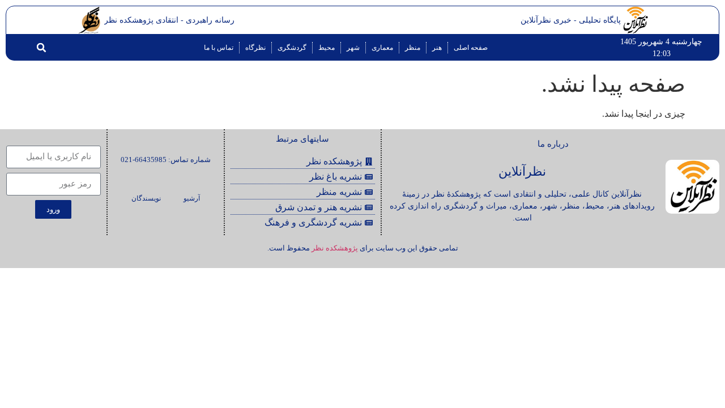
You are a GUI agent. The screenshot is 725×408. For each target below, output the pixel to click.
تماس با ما (218, 48)
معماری (382, 48)
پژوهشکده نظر (335, 248)
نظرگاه (255, 48)
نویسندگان (146, 198)
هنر (437, 48)
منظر (412, 48)
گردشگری (292, 48)
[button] (41, 47)
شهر (353, 48)
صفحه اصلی (471, 48)
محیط (326, 48)
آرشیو (192, 198)
